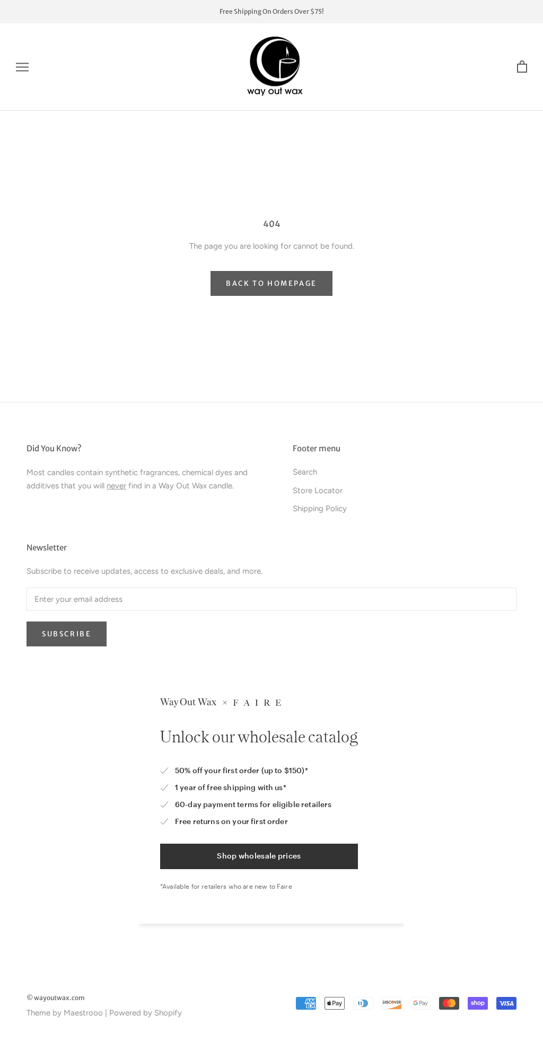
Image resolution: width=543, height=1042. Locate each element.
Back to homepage (271, 283)
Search (305, 472)
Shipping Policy (320, 508)
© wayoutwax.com (56, 998)
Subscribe (66, 633)
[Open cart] (522, 67)
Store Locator (318, 490)
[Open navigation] (22, 67)
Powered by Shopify (145, 1013)
